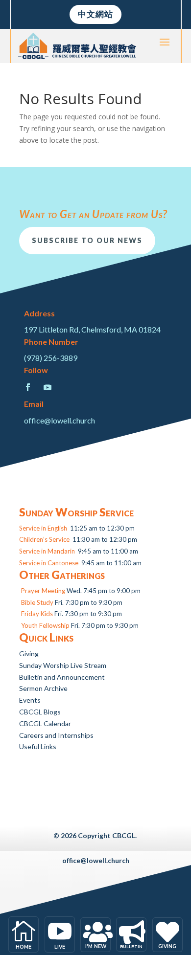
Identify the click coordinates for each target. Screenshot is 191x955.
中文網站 (95, 14)
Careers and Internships (56, 735)
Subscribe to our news (87, 240)
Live (59, 947)
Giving (29, 653)
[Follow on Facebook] (28, 387)
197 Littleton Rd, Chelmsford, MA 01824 (92, 329)
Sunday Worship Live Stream (62, 665)
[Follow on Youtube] (47, 387)
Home (23, 947)
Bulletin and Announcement (62, 677)
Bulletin (131, 946)
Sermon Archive (43, 688)
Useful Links (37, 746)
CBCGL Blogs (40, 712)
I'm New (95, 946)
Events (30, 700)
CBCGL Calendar (45, 723)
